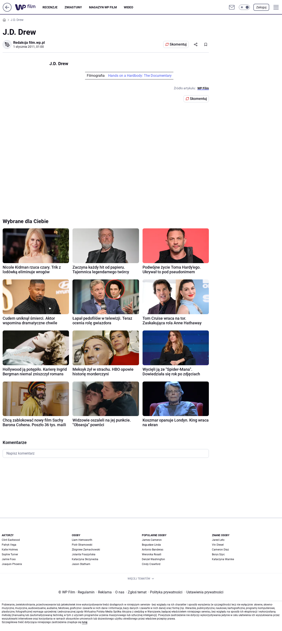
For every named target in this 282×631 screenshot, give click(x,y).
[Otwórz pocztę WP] (231, 7)
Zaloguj (261, 7)
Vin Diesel (218, 544)
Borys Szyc (218, 554)
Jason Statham (81, 564)
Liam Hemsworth (82, 539)
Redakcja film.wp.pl (29, 42)
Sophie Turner (10, 554)
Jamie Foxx (9, 559)
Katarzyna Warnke (223, 559)
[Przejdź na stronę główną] (7, 10)
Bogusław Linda (151, 544)
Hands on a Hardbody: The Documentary (140, 75)
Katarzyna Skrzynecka (85, 559)
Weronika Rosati (151, 554)
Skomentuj (178, 44)
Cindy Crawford (151, 564)
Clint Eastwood (11, 539)
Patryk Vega (9, 544)
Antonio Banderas (152, 549)
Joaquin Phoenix (12, 564)
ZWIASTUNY (73, 7)
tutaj (84, 622)
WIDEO (128, 7)
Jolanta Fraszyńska (83, 554)
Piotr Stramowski (82, 544)
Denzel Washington (153, 559)
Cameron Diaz (220, 549)
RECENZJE (50, 7)
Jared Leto (218, 539)
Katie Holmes (10, 549)
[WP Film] (29, 7)
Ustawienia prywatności (204, 592)
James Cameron (152, 539)
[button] (244, 7)
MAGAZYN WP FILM (103, 7)
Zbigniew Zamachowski (86, 549)
